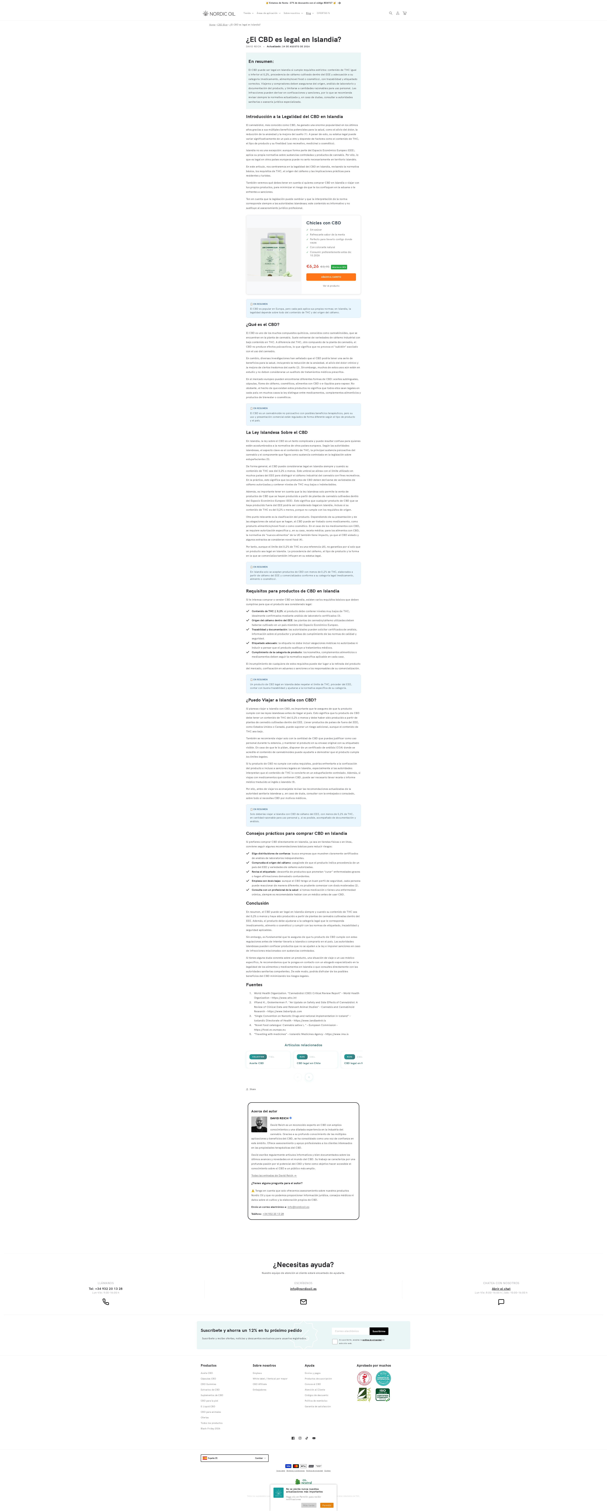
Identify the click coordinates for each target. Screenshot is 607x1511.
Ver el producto (331, 285)
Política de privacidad (314, 1471)
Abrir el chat (501, 1289)
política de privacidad (372, 1340)
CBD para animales (211, 1412)
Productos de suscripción (318, 1378)
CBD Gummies (208, 1384)
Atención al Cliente (315, 1389)
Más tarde (308, 1505)
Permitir (326, 1505)
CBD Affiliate (260, 1384)
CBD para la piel (209, 1400)
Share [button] (253, 1089)
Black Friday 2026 (210, 1428)
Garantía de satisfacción (318, 1406)
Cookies (327, 1471)
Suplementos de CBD (212, 1395)
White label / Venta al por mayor (270, 1378)
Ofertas (205, 1417)
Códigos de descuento (316, 1395)
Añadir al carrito (331, 277)
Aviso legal (280, 1471)
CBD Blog (222, 24)
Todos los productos (212, 1423)
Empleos (257, 1373)
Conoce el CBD (313, 1384)
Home (212, 24)
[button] (248, 13)
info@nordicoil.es (298, 1206)
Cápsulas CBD (208, 1378)
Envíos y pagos (313, 1373)
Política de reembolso (316, 1400)
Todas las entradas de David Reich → (274, 1175)
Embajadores (260, 1389)
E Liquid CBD (208, 1406)
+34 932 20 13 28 (273, 1213)
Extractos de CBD (210, 1389)
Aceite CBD (207, 1373)
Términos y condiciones (295, 1471)
